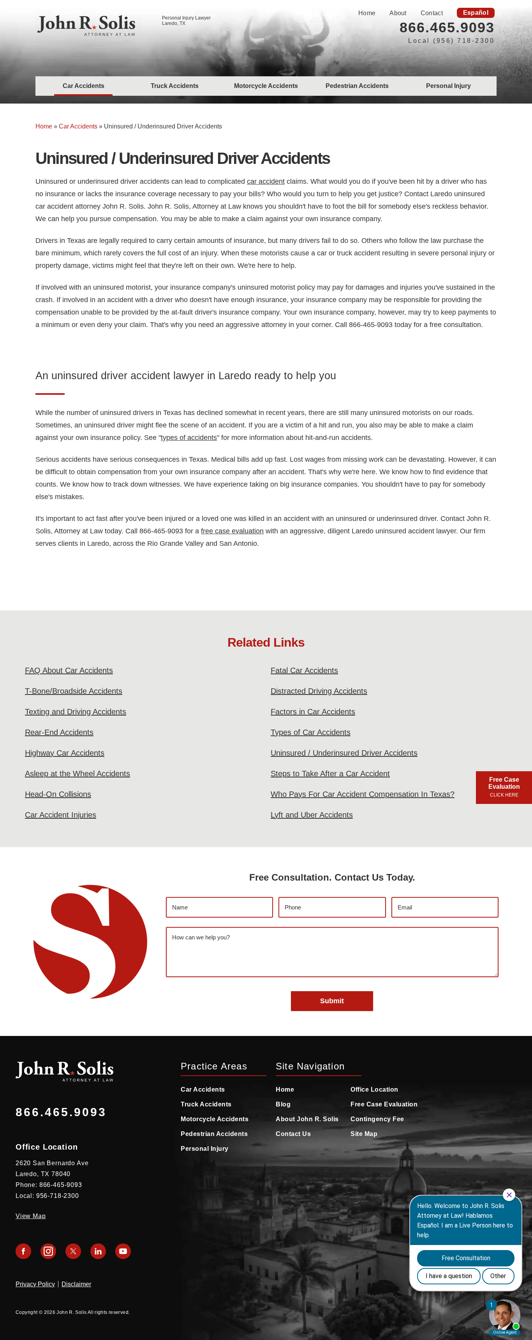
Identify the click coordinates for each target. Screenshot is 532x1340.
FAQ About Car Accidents (69, 670)
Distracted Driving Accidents (319, 691)
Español (475, 12)
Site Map (364, 1134)
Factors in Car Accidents (313, 711)
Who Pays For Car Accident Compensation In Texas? (362, 794)
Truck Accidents (175, 86)
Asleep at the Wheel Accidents (77, 773)
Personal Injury (448, 86)
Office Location (374, 1089)
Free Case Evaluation (384, 1104)
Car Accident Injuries (60, 815)
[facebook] (23, 1251)
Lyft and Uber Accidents (312, 815)
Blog (283, 1104)
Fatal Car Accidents (304, 670)
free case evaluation (232, 531)
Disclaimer (76, 1284)
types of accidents (189, 437)
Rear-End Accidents (59, 732)
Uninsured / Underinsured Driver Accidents (344, 753)
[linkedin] (98, 1251)
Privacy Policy (35, 1284)
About (398, 13)
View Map (31, 1216)
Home (366, 13)
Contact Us (293, 1134)
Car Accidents (83, 86)
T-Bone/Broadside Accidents (73, 691)
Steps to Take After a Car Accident (330, 773)
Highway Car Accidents (64, 753)
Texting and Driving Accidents (75, 711)
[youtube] (123, 1251)
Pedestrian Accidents (357, 86)
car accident (266, 181)
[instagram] (48, 1251)
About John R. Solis (307, 1119)
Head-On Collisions (58, 794)
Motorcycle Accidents (266, 86)
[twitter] (73, 1251)
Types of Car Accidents (311, 732)
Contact (432, 13)
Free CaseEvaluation (504, 787)
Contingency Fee (377, 1119)
